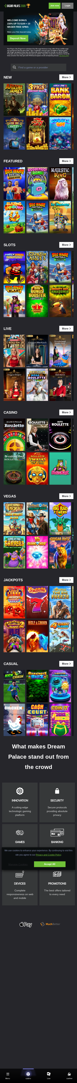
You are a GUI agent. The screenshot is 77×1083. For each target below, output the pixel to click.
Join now (54, 5)
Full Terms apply (64, 55)
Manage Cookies (18, 864)
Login (67, 5)
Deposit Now (18, 38)
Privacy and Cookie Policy (48, 855)
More (65, 77)
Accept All (49, 864)
